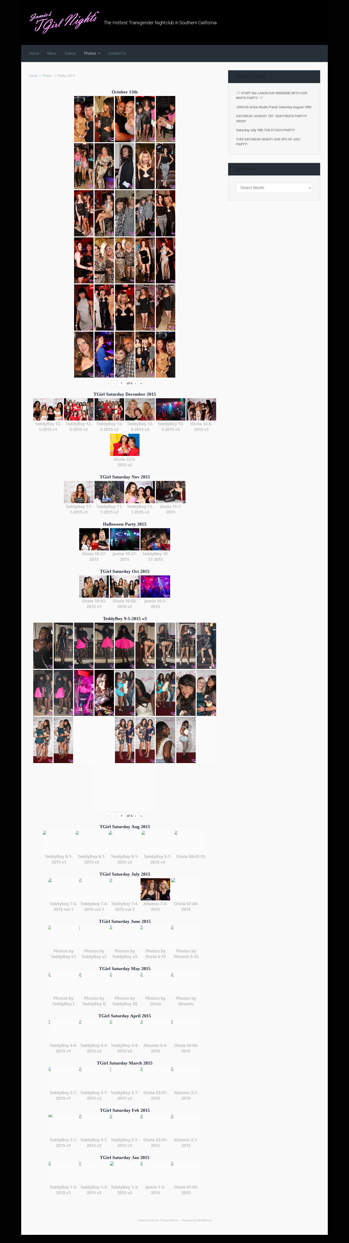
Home (33, 76)
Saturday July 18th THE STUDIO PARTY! (265, 130)
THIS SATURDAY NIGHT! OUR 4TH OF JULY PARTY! (268, 141)
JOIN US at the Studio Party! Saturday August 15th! (274, 107)
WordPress (204, 1220)
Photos (47, 76)
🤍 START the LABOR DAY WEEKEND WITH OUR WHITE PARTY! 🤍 (271, 95)
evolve (142, 1220)
